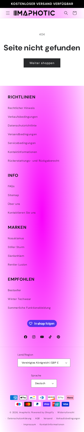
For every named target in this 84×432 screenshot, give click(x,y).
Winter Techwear (19, 299)
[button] (8, 13)
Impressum (29, 424)
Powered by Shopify (42, 412)
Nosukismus (16, 238)
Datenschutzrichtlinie (22, 125)
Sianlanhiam (16, 256)
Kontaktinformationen (22, 152)
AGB (37, 418)
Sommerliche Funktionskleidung (29, 307)
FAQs (11, 186)
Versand (48, 418)
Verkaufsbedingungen (23, 116)
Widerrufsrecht (65, 412)
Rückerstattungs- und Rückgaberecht (33, 160)
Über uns (14, 204)
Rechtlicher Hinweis (21, 108)
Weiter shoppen (42, 63)
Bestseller (14, 290)
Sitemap (13, 195)
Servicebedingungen (22, 143)
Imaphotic (24, 412)
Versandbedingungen (22, 134)
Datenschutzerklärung (19, 418)
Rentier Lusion (17, 264)
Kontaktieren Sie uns (22, 212)
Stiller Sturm (16, 247)
